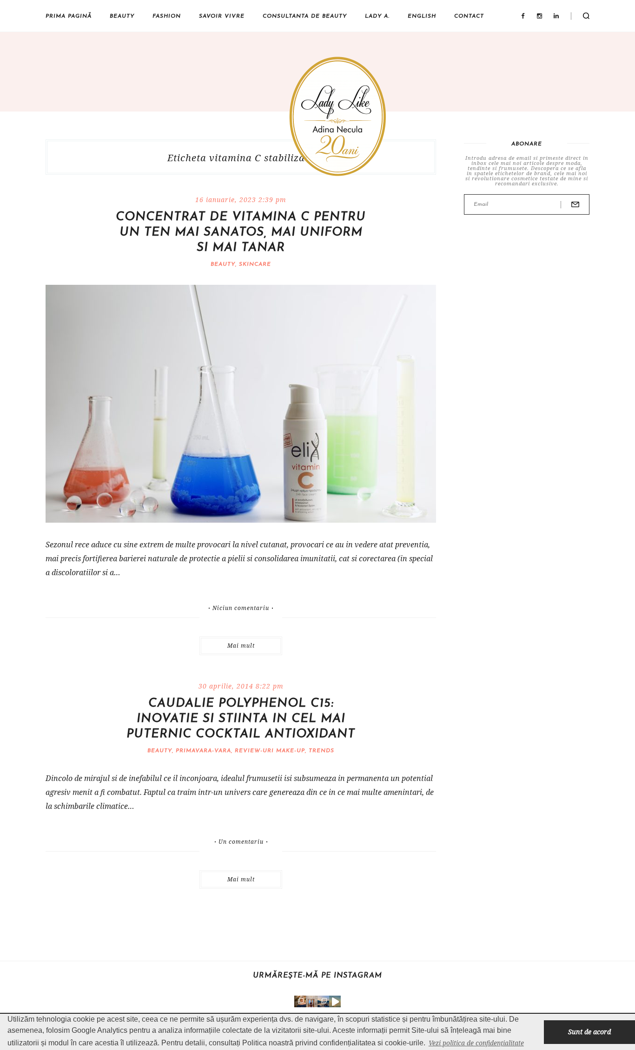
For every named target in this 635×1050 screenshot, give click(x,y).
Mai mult (241, 646)
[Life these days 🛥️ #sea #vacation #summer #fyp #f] (323, 1001)
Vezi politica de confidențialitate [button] (476, 1042)
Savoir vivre (222, 16)
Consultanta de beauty (305, 16)
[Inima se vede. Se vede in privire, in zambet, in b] (312, 1001)
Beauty (122, 16)
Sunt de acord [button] (589, 1031)
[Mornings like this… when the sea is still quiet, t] (335, 1001)
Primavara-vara (203, 751)
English (422, 16)
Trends (321, 751)
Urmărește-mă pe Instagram (317, 975)
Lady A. (377, 16)
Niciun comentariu (240, 608)
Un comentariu (241, 842)
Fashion (166, 16)
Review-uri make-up (270, 751)
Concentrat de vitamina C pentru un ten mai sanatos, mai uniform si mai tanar (241, 232)
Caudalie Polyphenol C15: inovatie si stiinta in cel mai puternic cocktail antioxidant (240, 719)
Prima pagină (69, 16)
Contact (469, 16)
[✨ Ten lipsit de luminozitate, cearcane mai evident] (300, 1001)
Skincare (255, 264)
